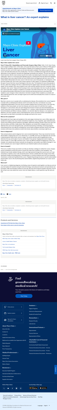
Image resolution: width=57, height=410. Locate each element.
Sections (4, 23)
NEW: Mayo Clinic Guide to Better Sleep (11, 238)
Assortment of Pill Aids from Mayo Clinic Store (13, 223)
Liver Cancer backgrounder (11, 269)
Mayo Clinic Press (40, 236)
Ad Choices (17, 185)
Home (2, 269)
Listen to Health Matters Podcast (10, 241)
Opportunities (10, 185)
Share (4, 194)
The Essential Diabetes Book (9, 247)
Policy (4, 185)
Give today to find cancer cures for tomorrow (12, 225)
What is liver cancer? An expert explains (25, 17)
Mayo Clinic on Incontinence (9, 244)
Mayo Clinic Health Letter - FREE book (11, 253)
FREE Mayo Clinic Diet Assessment (10, 250)
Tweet (10, 194)
